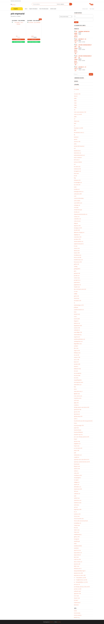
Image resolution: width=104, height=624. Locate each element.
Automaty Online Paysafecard (79, 146)
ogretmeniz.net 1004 (77, 409)
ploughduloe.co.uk (77, 443)
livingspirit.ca (76, 321)
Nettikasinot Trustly (77, 368)
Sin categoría (76, 480)
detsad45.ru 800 (77, 230)
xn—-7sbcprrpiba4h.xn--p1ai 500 (80, 577)
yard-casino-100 (77, 584)
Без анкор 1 (76, 600)
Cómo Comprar (92, 8)
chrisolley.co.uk (76, 212)
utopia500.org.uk (77, 541)
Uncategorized (76, 539)
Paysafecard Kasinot (77, 430)
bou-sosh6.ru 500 (77, 184)
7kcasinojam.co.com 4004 (78, 128)
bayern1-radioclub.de (78, 157)
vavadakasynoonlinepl (78, 545)
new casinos (76, 377)
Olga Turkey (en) (77, 414)
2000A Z (75, 116)
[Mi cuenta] (87, 4)
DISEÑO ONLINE (53, 8)
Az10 (75, 148)
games (75, 271)
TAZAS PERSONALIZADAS (43, 8)
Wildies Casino (76, 566)
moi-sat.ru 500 (76, 355)
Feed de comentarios (78, 615)
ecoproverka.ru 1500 (77, 237)
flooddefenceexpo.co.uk (78, 259)
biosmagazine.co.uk (77, 171)
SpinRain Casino (77, 498)
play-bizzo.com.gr (77, 441)
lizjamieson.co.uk (77, 323)
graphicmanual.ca (77, 282)
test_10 (75, 511)
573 (74, 125)
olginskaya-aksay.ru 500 (78, 416)
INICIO (26, 8)
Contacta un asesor (85, 8)
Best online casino (77, 166)
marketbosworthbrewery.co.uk (79, 339)
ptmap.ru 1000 (76, 450)
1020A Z (75, 100)
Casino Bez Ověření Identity (79, 198)
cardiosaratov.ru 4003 (78, 194)
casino (75, 196)
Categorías (15, 8)
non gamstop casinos (77, 398)
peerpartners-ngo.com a (78, 434)
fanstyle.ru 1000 (77, 253)
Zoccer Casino (76, 595)
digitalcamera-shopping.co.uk (79, 232)
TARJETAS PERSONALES (33, 8)
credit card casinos (77, 221)
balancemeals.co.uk (77, 153)
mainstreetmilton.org (77, 334)
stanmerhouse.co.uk (77, 500)
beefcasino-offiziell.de (78, 162)
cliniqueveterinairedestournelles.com (80, 214)
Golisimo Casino (77, 278)
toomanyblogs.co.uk (77, 523)
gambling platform (77, 268)
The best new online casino (79, 518)
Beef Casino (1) (76, 159)
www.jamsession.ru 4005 (78, 573)
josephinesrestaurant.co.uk (79, 309)
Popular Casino (76, 446)
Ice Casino (76, 291)
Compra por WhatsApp (19, 41)
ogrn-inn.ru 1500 (77, 412)
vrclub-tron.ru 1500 (77, 559)
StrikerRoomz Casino (77, 502)
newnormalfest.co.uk (77, 384)
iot (74, 303)
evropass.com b (77, 248)
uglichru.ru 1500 (76, 536)
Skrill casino (76, 491)
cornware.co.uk (76, 216)
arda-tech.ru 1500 (77, 141)
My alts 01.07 (76, 362)
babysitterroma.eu (77, 150)
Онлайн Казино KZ (77, 602)
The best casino (77, 516)
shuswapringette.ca (77, 477)
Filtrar (76, 22)
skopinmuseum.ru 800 (78, 489)
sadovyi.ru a (76, 471)
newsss (75, 389)
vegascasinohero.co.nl (78, 552)
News (75, 387)
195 (74, 109)
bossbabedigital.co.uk (78, 182)
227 (74, 119)
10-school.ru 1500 (77, 94)
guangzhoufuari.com (77, 284)
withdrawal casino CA (77, 568)
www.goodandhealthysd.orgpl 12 (80, 570)
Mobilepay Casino (77, 352)
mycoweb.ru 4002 (77, 364)
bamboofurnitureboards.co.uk (79, 155)
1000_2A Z (75, 96)
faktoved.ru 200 (76, 250)
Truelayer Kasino (77, 525)
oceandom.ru (76, 405)
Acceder (75, 610)
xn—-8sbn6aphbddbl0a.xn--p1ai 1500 (81, 582)
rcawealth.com (76, 457)
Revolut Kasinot (76, 464)
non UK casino (76, 400)
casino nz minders (77, 200)
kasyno (75, 312)
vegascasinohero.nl (77, 555)
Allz (74, 134)
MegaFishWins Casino (78, 343)
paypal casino (76, 427)
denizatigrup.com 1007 (78, 228)
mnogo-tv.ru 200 (77, 350)
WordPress (52, 622)
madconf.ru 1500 (77, 328)
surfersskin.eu (76, 505)
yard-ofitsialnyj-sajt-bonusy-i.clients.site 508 (81, 586)
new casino (76, 371)
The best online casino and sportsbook (81, 521)
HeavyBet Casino (77, 287)
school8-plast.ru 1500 (78, 475)
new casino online (77, 375)
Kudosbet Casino (77, 314)
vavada (75, 543)
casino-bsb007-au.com (78, 203)
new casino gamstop (77, 373)
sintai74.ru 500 (76, 484)
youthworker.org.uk (77, 591)
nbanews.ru (76, 366)
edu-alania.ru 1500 (77, 239)
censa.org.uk (76, 207)
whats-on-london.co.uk (78, 561)
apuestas (75, 139)
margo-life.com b (77, 337)
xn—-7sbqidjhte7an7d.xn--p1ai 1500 (80, 580)
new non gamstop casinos (78, 382)
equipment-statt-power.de (78, 243)
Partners (75, 423)
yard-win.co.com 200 (77, 589)
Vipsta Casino (76, 557)
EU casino (75, 246)
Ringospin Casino (77, 466)
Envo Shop (59, 622)
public (75, 452)
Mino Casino (76, 348)
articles (75, 144)
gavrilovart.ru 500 (77, 273)
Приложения (76, 605)
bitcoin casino (76, 173)
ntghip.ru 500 (76, 402)
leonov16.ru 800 (77, 318)
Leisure (75, 316)
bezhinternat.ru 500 (77, 169)
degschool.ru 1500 (77, 225)
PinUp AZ (75, 439)
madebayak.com (77, 330)
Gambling (75, 266)
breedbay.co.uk (76, 189)
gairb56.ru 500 (76, 264)
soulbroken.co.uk (77, 493)
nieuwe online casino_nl (78, 391)
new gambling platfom (78, 380)
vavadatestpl (76, 548)
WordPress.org (76, 617)
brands (75, 187)
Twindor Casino (76, 530)
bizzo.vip (75, 175)
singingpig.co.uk (76, 482)
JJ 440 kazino (76, 307)
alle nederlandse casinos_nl (79, 132)
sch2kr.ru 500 (76, 473)
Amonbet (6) (76, 137)
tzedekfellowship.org (77, 534)
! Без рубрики (76, 89)
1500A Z (75, 107)
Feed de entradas (77, 613)
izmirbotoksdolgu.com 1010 (79, 305)
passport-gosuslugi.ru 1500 (79, 425)
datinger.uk (76, 223)
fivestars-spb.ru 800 (77, 257)
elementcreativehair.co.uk (78, 241)
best (75, 164)
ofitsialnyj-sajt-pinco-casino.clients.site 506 (81, 407)
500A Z (75, 123)
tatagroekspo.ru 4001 (77, 509)
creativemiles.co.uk (77, 218)
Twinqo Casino (76, 532)
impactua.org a (76, 298)
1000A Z (75, 98)
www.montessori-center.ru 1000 (79, 575)
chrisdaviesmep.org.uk (78, 209)
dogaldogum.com (77, 234)
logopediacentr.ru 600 (78, 325)
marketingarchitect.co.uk (78, 341)
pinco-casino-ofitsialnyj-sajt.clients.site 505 (81, 437)
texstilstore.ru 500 (77, 514)
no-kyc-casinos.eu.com (78, 396)
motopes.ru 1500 (77, 357)
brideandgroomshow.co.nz (78, 191)
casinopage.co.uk (77, 205)
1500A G (75, 105)
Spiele (75, 496)
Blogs (75, 178)
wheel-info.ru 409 (77, 564)
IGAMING (75, 293)
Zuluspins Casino (77, 598)
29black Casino (76, 121)
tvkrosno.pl (76, 527)
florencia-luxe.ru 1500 (78, 262)
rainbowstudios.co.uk (77, 455)
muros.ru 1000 (76, 359)
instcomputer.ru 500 (77, 300)
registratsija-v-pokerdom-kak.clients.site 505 (82, 462)
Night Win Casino (77, 393)
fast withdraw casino (77, 255)
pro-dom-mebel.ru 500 (78, 448)
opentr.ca (75, 418)
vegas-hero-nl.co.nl (77, 550)
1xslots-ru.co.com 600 (78, 114)
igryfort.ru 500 (76, 296)
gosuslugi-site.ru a (77, 280)
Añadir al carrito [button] (18, 39)
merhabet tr (76, 346)
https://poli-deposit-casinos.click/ (80, 289)
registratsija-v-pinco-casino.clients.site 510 (81, 459)
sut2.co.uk (75, 507)
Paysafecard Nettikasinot (78, 432)
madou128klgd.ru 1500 (78, 332)
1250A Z (75, 103)
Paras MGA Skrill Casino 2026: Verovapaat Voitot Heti (83, 421)
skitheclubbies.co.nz (77, 486)
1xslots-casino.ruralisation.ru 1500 (80, 112)
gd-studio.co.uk (76, 275)
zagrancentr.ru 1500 (77, 593)
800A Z (75, 130)
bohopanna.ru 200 (77, 180)
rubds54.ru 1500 (77, 468)
